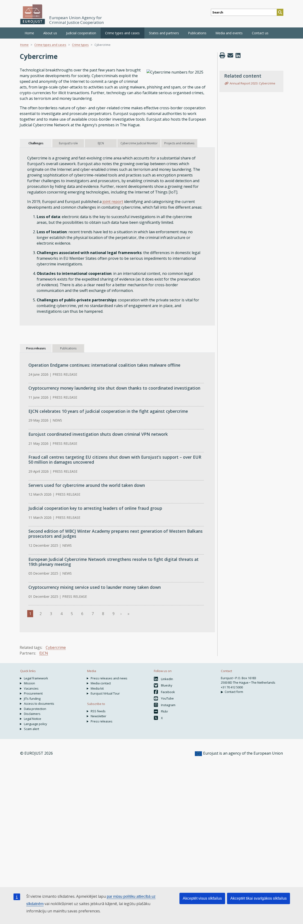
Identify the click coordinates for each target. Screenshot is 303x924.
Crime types (80, 45)
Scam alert (31, 729)
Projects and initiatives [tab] (179, 143)
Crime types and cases (50, 45)
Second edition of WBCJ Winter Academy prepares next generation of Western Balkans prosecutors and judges (115, 533)
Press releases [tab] (35, 348)
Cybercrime (56, 647)
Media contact (101, 683)
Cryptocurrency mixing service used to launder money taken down (94, 587)
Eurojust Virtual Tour (105, 693)
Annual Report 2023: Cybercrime (252, 83)
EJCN (43, 653)
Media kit (97, 688)
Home (29, 33)
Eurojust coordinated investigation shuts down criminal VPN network (98, 434)
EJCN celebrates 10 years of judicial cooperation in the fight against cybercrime (108, 411)
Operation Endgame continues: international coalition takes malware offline (104, 365)
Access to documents (39, 703)
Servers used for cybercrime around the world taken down (86, 485)
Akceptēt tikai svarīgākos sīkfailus (258, 898)
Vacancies (31, 688)
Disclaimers (32, 714)
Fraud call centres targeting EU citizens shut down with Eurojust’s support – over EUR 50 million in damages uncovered (114, 459)
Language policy (35, 724)
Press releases (101, 721)
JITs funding (32, 698)
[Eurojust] (33, 14)
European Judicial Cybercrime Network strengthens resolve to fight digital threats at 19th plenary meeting (113, 561)
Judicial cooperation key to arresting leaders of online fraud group (95, 508)
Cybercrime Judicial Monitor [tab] (139, 143)
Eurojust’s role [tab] (68, 143)
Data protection (35, 709)
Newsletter (98, 716)
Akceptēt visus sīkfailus (202, 898)
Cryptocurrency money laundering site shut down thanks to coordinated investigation (114, 388)
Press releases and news (109, 678)
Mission (29, 683)
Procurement (33, 693)
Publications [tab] (68, 348)
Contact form (234, 692)
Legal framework (36, 678)
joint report (112, 201)
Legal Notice (32, 719)
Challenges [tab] (35, 143)
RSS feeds (98, 711)
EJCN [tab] (101, 143)
